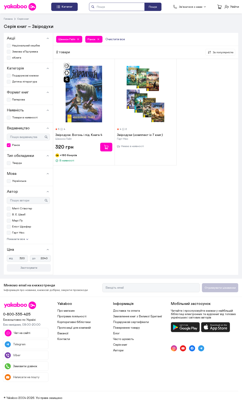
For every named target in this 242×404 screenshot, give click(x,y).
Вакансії (62, 333)
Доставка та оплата (126, 310)
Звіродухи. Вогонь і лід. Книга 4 (78, 135)
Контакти (63, 339)
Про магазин (66, 310)
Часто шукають (123, 339)
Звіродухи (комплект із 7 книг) (140, 135)
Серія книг (23, 19)
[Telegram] (201, 348)
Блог (116, 333)
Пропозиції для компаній (74, 327)
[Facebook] (192, 348)
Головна (8, 19)
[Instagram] (174, 348)
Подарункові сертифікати (131, 322)
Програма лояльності (71, 316)
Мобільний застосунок (191, 304)
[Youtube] (183, 348)
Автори (118, 350)
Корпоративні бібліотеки (74, 322)
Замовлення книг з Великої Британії (137, 316)
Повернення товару (126, 327)
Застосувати (28, 267)
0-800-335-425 (17, 314)
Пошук (153, 6)
